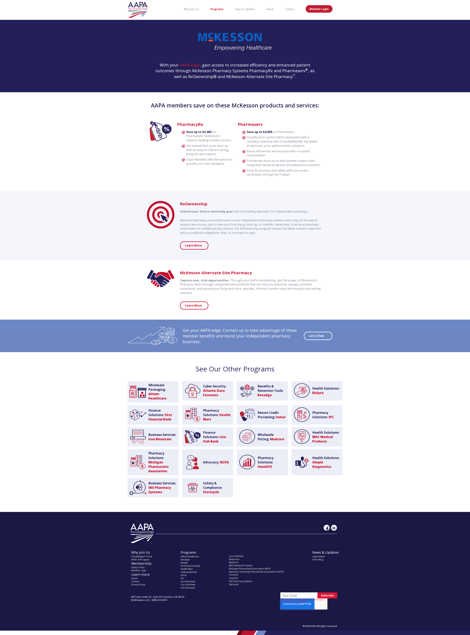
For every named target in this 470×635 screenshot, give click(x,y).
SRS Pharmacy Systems (240, 581)
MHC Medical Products (240, 565)
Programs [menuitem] (216, 9)
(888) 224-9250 (159, 600)
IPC (182, 578)
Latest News (318, 556)
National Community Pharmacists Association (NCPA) (256, 571)
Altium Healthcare (190, 556)
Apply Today (137, 567)
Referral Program (140, 559)
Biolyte (184, 562)
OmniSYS (233, 574)
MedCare (233, 562)
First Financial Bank (190, 565)
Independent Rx (189, 572)
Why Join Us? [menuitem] (191, 9)
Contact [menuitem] (289, 9)
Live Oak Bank (188, 584)
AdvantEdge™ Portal (141, 556)
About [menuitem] (270, 9)
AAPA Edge (190, 65)
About (134, 578)
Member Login (138, 570)
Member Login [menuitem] (319, 9)
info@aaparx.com (140, 600)
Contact (135, 581)
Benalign (185, 559)
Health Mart (187, 569)
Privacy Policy (138, 584)
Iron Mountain (188, 581)
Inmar (184, 575)
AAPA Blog (317, 559)
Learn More (193, 245)
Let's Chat (316, 336)
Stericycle (234, 584)
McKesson (234, 559)
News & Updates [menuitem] (245, 9)
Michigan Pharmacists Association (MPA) (249, 568)
